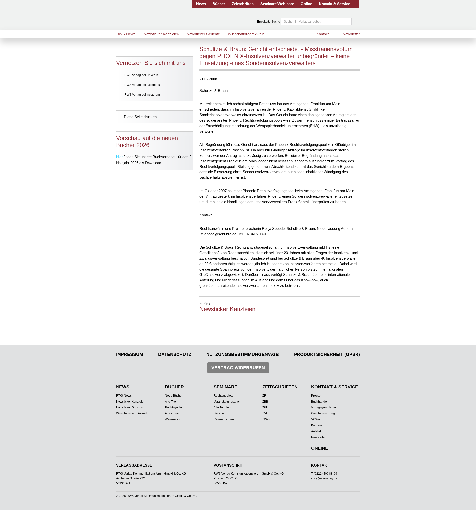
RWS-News (126, 34)
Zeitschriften (243, 4)
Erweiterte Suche (268, 21)
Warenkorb (172, 419)
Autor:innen (172, 413)
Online (306, 4)
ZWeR (266, 419)
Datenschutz (174, 354)
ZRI (264, 395)
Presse (316, 395)
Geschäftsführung (323, 413)
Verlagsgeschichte (323, 407)
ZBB (265, 401)
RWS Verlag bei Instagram (142, 94)
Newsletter (351, 34)
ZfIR (265, 407)
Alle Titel (171, 401)
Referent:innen (224, 419)
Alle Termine (222, 407)
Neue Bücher (174, 395)
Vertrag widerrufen (238, 367)
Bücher (218, 4)
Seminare (225, 386)
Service (219, 413)
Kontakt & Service (334, 4)
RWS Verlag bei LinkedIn (141, 75)
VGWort (316, 419)
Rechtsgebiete (174, 407)
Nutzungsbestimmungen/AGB (242, 354)
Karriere (316, 425)
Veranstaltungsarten (227, 401)
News (201, 4)
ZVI (264, 413)
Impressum (129, 354)
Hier (119, 157)
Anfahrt (316, 431)
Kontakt (322, 34)
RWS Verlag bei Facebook (142, 85)
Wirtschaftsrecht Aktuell (247, 34)
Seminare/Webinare (277, 4)
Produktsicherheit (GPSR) (327, 354)
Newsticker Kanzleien (161, 34)
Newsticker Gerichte (203, 34)
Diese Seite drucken (140, 117)
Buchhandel (319, 401)
